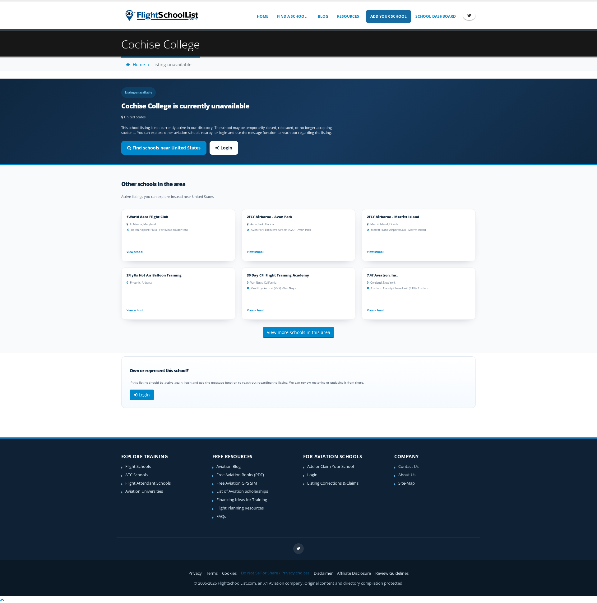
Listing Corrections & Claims (333, 483)
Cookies (229, 573)
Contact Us (408, 466)
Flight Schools (138, 466)
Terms (212, 573)
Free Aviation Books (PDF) (240, 474)
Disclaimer (323, 573)
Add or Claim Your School (330, 466)
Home (262, 16)
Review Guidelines (392, 573)
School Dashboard (435, 16)
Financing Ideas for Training (241, 499)
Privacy (195, 573)
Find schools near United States (166, 148)
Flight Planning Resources (240, 508)
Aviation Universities (144, 491)
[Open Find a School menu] (310, 16)
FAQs (221, 516)
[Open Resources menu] (363, 16)
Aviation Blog (228, 466)
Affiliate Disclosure (354, 573)
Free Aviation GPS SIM (236, 483)
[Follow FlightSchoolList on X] (469, 15)
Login (225, 148)
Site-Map (406, 483)
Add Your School (388, 16)
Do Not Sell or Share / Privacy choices (275, 573)
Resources (348, 16)
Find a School (292, 16)
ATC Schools (136, 474)
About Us (406, 474)
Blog (323, 16)
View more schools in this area (298, 332)
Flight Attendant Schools (148, 483)
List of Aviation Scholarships (242, 491)
